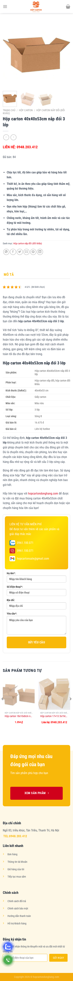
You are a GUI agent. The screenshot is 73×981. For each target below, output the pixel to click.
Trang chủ (9, 110)
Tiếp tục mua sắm (16, 876)
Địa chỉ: (11, 600)
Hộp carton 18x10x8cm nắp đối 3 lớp (19, 716)
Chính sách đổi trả (16, 901)
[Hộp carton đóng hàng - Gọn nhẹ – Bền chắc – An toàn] (36, 6)
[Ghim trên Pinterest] (33, 252)
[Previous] (8, 54)
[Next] (64, 54)
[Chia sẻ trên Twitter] (20, 252)
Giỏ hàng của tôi (15, 869)
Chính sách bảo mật (17, 908)
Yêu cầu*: (12, 613)
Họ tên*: (11, 573)
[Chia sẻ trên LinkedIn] (40, 252)
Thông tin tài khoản (17, 861)
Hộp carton (26, 110)
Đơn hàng (12, 854)
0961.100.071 (25, 543)
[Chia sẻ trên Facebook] (13, 252)
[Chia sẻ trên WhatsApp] (6, 252)
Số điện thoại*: (15, 586)
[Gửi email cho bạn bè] (26, 252)
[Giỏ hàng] (68, 6)
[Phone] (8, 960)
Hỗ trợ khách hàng (16, 923)
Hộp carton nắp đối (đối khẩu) (27, 243)
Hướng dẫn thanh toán (19, 916)
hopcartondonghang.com (43, 493)
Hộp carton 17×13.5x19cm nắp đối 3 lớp (54, 716)
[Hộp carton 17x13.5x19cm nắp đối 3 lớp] (54, 694)
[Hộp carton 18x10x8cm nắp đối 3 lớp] (19, 694)
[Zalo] (8, 946)
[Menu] (5, 6)
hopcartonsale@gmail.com (33, 558)
